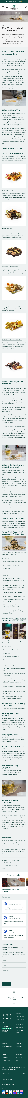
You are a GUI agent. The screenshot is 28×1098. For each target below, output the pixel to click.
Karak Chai (4, 418)
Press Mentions (6, 1060)
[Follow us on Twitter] (7, 1015)
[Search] (7, 7)
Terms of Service (20, 954)
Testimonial (5, 1057)
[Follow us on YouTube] (7, 1018)
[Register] (24, 1073)
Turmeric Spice (8, 407)
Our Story (4, 1043)
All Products (19, 1013)
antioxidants (13, 770)
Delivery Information (21, 1049)
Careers (4, 1054)
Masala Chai (18, 417)
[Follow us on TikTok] (10, 1018)
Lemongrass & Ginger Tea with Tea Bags (14, 619)
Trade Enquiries (19, 1027)
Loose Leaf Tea (20, 1016)
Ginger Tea (19, 65)
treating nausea (14, 720)
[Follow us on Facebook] (3, 1015)
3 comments (9, 862)
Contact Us (18, 1043)
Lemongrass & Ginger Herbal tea (12, 398)
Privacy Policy (10, 954)
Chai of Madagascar (17, 418)
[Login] (21, 7)
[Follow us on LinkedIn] (3, 1022)
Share (3, 868)
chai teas (11, 139)
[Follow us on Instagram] (10, 1015)
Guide (3, 25)
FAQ (17, 1060)
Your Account (19, 1046)
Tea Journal (5, 1049)
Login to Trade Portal (19, 1031)
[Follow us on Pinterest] (3, 1018)
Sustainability (5, 1052)
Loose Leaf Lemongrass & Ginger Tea (13, 533)
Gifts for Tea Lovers (21, 1025)
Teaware (18, 1022)
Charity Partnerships (7, 1046)
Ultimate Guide (13, 865)
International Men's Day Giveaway (10, 890)
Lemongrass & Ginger (15, 479)
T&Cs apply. (14, 999)
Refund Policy (19, 1057)
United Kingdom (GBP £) (8, 1079)
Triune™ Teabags (20, 1019)
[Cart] (25, 7)
